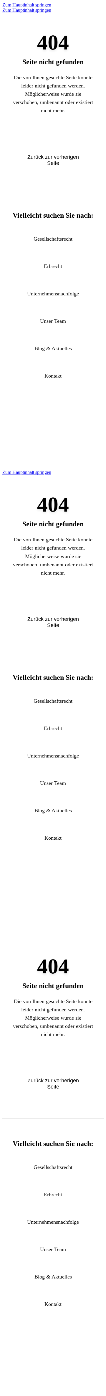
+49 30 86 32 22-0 (53, 445)
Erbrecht (53, 266)
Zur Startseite (53, 137)
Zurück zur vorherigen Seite (53, 160)
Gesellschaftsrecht (53, 239)
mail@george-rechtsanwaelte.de (53, 455)
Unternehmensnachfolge (53, 294)
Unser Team (53, 321)
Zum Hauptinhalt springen (26, 4)
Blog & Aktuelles (53, 348)
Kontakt (53, 376)
